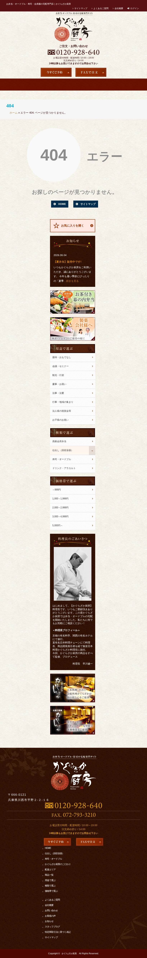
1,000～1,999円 (60, 498)
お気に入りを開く (72, 225)
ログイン (134, 8)
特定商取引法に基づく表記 (58, 932)
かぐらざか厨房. (69, 953)
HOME (14, 85)
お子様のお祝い (60, 420)
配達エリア (116, 85)
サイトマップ (80, 8)
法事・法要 (58, 393)
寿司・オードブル (48, 85)
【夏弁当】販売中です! (67, 261)
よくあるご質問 (100, 8)
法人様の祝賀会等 (61, 411)
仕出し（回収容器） (62, 450)
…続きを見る (71, 280)
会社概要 (119, 8)
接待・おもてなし (61, 357)
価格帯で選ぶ (51, 891)
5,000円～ (57, 525)
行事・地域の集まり (62, 402)
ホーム (14, 112)
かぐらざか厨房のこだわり (82, 85)
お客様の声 (50, 916)
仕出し (65, 85)
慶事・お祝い (59, 384)
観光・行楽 (58, 375)
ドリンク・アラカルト (64, 468)
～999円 (56, 489)
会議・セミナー (60, 366)
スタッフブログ (52, 926)
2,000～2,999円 (60, 507)
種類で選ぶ (50, 885)
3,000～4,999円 (60, 516)
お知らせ (49, 921)
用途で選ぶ (99, 85)
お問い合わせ (51, 910)
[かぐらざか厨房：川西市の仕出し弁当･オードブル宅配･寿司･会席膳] (73, 27)
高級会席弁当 (31, 85)
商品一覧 (133, 85)
